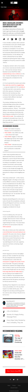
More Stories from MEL (14, 371)
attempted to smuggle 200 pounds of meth (14, 261)
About (9, 385)
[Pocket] (16, 39)
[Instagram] (24, 39)
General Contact (14, 387)
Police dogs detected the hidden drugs (12, 271)
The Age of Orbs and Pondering (18, 340)
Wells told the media (8, 116)
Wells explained (7, 226)
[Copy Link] (20, 39)
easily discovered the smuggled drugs (14, 85)
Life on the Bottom (12, 311)
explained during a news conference (12, 73)
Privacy (14, 385)
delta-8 (23, 87)
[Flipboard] (12, 39)
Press (19, 385)
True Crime (4, 7)
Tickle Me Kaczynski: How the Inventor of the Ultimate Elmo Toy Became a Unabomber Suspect (20, 356)
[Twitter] (4, 39)
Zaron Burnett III (10, 7)
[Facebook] (8, 39)
